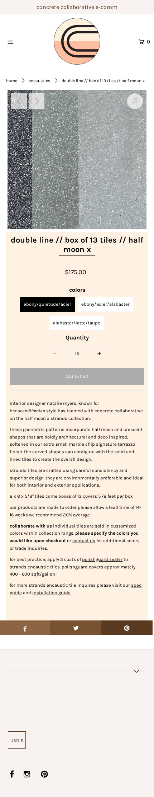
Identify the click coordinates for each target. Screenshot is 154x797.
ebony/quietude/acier (47, 304)
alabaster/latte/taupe (76, 322)
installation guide (51, 592)
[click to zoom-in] (135, 101)
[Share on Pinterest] (127, 627)
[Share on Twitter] (75, 627)
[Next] (36, 101)
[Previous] (19, 101)
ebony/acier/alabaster (105, 304)
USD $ (16, 740)
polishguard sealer (102, 559)
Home (11, 80)
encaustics (39, 80)
